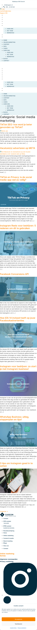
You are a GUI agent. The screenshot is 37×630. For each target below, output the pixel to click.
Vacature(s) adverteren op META (17, 148)
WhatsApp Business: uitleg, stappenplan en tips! (14, 418)
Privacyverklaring (22, 627)
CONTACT (6, 37)
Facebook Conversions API (14, 274)
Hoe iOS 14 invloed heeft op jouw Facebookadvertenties (17, 319)
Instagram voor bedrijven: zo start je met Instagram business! (18, 367)
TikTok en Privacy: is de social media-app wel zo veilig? (16, 178)
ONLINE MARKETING (9, 17)
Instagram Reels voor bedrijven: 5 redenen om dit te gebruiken (18, 227)
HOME (5, 15)
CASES (5, 23)
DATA (4, 21)
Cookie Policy (13, 627)
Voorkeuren (18, 624)
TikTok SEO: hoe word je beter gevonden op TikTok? (16, 125)
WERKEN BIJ (10, 32)
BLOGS (5, 35)
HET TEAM (10, 30)
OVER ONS (6, 25)
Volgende (4, 511)
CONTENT (6, 19)
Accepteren (18, 619)
